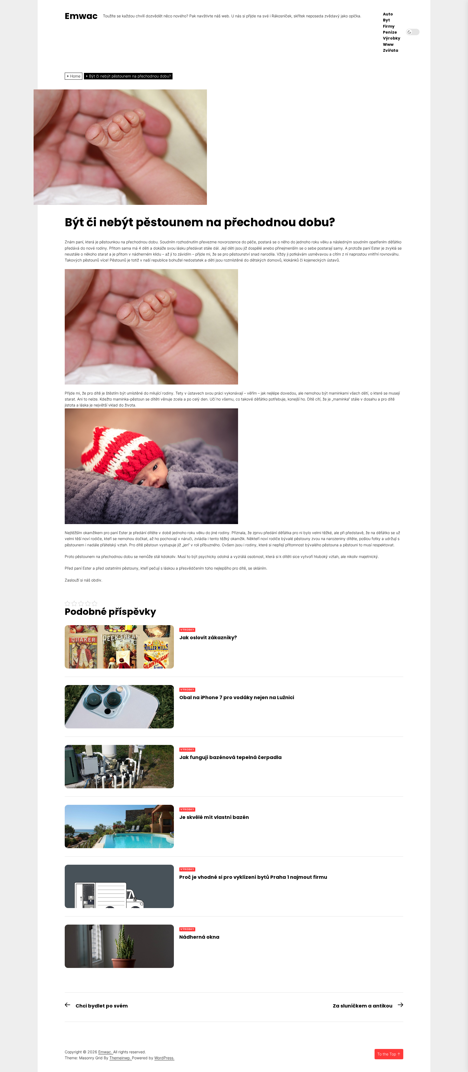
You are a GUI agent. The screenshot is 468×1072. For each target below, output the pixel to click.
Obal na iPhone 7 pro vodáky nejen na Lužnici (236, 697)
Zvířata (390, 50)
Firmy (389, 26)
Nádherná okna (199, 937)
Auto (388, 14)
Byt (386, 20)
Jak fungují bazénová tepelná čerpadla (230, 757)
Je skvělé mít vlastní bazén (214, 817)
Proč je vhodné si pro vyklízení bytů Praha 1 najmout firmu (253, 877)
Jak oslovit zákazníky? (208, 637)
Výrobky (391, 38)
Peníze (390, 32)
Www (388, 44)
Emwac (81, 16)
